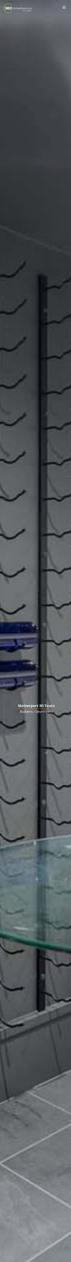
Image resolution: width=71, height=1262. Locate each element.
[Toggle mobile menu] (64, 7)
